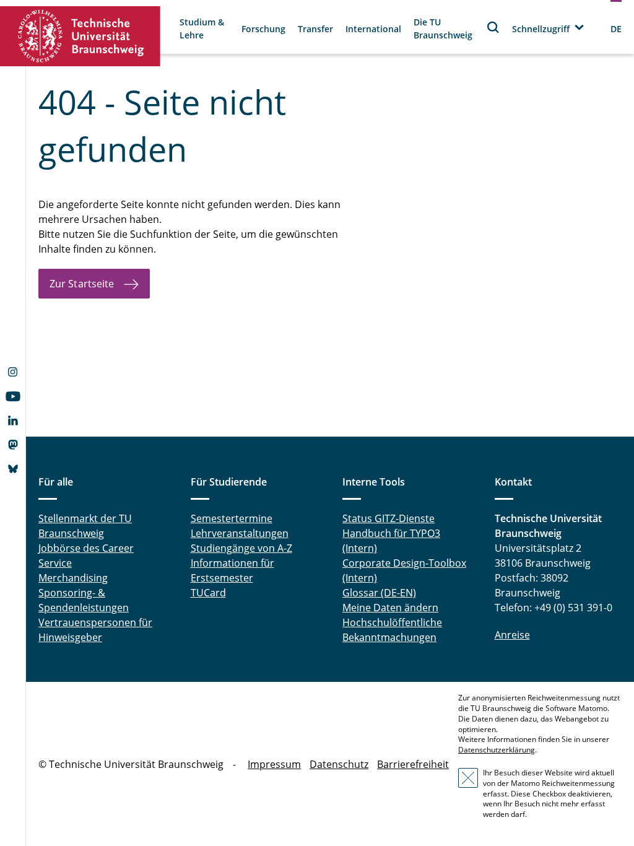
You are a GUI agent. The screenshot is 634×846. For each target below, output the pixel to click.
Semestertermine (231, 518)
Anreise (512, 635)
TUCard (208, 593)
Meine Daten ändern (390, 607)
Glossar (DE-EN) (379, 593)
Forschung (263, 29)
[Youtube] (12, 397)
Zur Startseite (82, 283)
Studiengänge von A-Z (241, 548)
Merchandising (73, 578)
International (373, 29)
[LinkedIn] (12, 421)
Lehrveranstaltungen (240, 533)
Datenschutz (339, 764)
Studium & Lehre (202, 28)
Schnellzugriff (541, 29)
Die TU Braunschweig (443, 28)
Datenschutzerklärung (496, 749)
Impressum (274, 764)
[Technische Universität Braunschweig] (80, 36)
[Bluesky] (12, 470)
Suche (493, 27)
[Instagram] (12, 373)
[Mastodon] (12, 445)
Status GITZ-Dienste (388, 518)
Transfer (315, 29)
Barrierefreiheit (413, 764)
